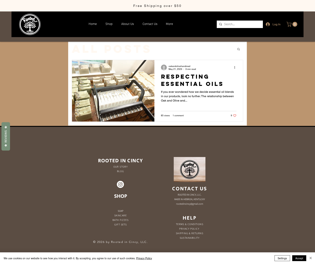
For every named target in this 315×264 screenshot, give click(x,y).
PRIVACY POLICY (189, 228)
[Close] (310, 258)
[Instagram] (120, 184)
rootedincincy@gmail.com (189, 203)
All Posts (112, 49)
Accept (299, 258)
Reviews (6, 136)
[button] (292, 24)
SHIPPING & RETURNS (189, 233)
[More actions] (236, 67)
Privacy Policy (144, 258)
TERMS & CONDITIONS (189, 224)
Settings (282, 258)
